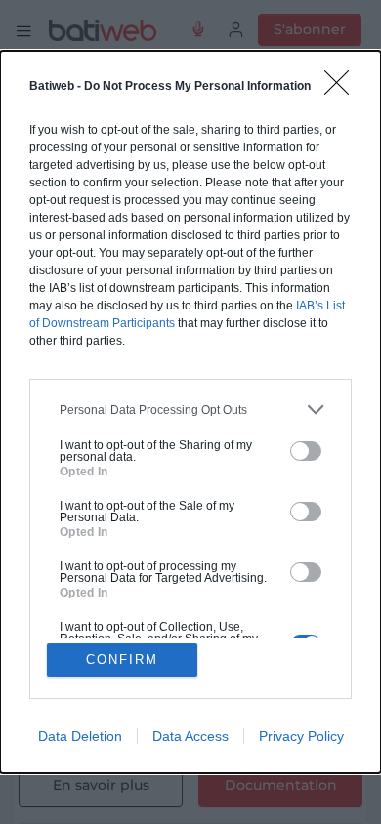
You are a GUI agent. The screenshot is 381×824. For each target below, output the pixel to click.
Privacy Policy (301, 736)
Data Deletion (80, 736)
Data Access (190, 736)
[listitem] (190, 409)
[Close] (342, 88)
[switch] (305, 451)
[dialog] (190, 411)
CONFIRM (122, 659)
